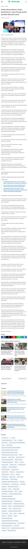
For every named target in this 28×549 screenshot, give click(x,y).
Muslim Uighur (16, 489)
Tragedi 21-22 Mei (5, 528)
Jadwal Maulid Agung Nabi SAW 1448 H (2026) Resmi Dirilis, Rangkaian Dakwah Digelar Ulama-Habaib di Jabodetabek (15, 392)
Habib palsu (4, 467)
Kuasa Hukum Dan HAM (13, 486)
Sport (11, 513)
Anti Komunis (4, 442)
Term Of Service (17, 542)
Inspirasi (18, 474)
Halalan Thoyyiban (6, 469)
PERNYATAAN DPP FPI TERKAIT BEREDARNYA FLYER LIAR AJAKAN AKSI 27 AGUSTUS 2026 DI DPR (16, 401)
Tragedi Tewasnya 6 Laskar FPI (17, 528)
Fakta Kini (16, 547)
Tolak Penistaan (21, 523)
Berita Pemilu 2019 (20, 457)
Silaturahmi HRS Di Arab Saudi (14, 511)
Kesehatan (22, 481)
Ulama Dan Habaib (12, 530)
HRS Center (12, 472)
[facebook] (3, 337)
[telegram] (24, 337)
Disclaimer (23, 542)
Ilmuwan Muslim (5, 474)
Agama (13, 437)
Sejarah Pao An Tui (17, 508)
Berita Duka (4, 457)
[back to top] (25, 546)
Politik (9, 506)
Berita (20, 454)
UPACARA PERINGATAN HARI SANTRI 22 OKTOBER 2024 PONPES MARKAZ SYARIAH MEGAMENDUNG (16, 426)
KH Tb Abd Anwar (15, 484)
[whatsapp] (19, 337)
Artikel (3, 445)
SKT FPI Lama (5, 513)
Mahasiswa (4, 489)
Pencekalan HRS (17, 501)
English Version (13, 464)
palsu (16, 491)
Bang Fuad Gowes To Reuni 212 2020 (10, 450)
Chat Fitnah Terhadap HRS (7, 459)
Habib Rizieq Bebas (13, 467)
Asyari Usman (9, 445)
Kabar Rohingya (13, 479)
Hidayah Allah (5, 472)
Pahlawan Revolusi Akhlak (7, 491)
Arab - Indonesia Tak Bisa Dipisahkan (17, 442)
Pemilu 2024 (4, 493)
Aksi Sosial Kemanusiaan (7, 440)
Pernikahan (4, 506)
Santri (10, 508)
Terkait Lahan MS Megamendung (9, 523)
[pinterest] (14, 337)
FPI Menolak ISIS (21, 464)
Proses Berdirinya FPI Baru (18, 506)
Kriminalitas (22, 484)
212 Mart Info (5, 437)
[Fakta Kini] (14, 2)
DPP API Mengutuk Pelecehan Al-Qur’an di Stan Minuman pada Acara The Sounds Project (16, 409)
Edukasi (16, 462)
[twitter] (8, 337)
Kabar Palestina (5, 479)
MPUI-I (10, 489)
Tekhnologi (9, 515)
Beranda (4, 542)
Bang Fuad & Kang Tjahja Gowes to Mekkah (11, 447)
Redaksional (4, 508)
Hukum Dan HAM (19, 472)
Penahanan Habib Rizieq (7, 496)
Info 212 (12, 474)
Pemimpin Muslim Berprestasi (15, 493)
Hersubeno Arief (15, 469)
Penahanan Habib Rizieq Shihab (8, 498)
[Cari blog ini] (26, 2)
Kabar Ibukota (20, 476)
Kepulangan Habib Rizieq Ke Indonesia (10, 481)
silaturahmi (4, 511)
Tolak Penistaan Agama (7, 525)
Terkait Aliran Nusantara (7, 518)
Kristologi (4, 486)
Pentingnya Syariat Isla (7, 503)
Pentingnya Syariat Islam (18, 503)
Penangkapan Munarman (7, 501)
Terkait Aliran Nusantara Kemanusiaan (10, 520)
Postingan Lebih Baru (6, 378)
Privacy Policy (10, 542)
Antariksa (20, 440)
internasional (4, 476)
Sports (15, 513)
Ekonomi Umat (5, 464)
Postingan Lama (22, 378)
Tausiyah (4, 515)
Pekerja (20, 491)
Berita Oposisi (11, 457)
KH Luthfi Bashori (5, 484)
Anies (15, 440)
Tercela (15, 515)
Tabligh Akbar (21, 513)
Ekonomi (22, 462)
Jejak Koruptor (12, 476)
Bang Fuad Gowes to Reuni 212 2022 (9, 452)
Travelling (4, 530)
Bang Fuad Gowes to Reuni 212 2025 (9, 454)
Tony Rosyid (16, 525)
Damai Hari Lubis (18, 459)
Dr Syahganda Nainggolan (7, 462)
